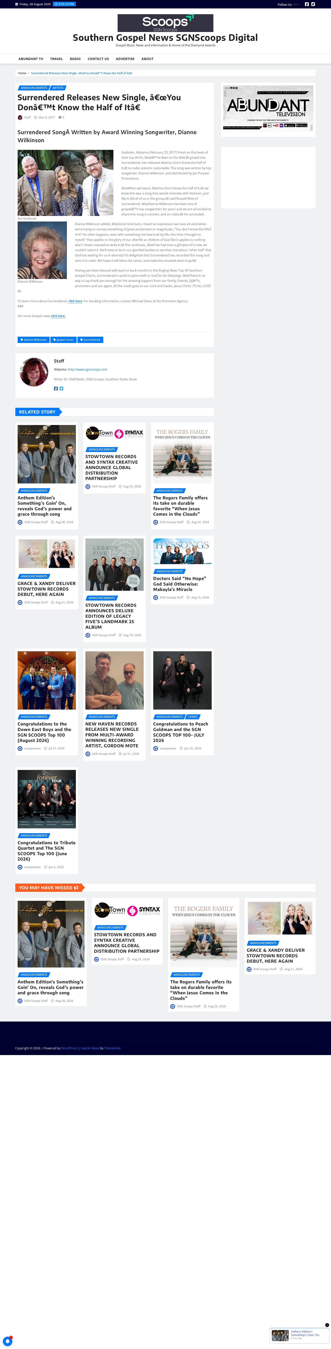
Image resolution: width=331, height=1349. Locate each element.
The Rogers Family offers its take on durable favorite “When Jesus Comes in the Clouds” (180, 506)
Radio (75, 59)
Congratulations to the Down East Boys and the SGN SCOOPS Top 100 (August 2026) (44, 732)
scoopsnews (32, 748)
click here (75, 301)
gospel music (65, 339)
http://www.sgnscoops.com (87, 369)
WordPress (69, 1048)
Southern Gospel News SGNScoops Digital (165, 37)
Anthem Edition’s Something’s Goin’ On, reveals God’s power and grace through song (45, 506)
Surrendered (92, 339)
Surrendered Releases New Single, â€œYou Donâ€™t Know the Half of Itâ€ (81, 73)
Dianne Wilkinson (35, 339)
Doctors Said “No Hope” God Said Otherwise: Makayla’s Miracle (179, 584)
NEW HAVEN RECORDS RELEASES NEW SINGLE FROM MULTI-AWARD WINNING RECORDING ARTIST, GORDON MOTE (112, 734)
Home (22, 73)
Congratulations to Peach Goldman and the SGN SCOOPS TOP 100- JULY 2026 (180, 732)
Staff (27, 117)
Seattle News (90, 1048)
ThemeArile (112, 1048)
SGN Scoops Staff (36, 522)
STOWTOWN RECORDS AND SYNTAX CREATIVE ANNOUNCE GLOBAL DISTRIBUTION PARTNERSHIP (111, 467)
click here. (58, 316)
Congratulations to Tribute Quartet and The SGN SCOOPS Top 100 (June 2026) (47, 851)
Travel (56, 59)
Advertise (125, 59)
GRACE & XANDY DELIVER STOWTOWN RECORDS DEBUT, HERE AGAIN (47, 589)
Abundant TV (31, 59)
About (148, 59)
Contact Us (98, 59)
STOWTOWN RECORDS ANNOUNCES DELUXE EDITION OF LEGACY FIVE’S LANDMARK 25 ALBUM (111, 616)
